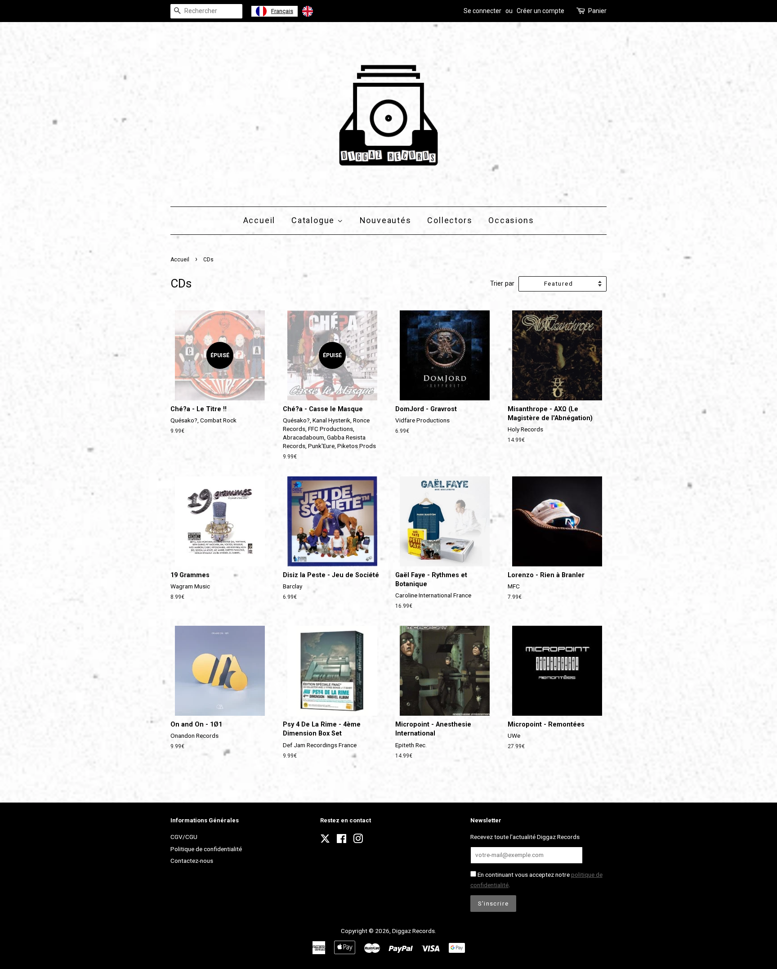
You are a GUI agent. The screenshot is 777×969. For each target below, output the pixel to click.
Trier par (502, 283)
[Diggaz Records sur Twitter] (325, 841)
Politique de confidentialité (206, 848)
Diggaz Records (413, 930)
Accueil (259, 220)
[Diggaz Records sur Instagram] (358, 840)
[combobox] (274, 11)
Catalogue (314, 220)
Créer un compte (540, 10)
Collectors (449, 220)
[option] (319, 11)
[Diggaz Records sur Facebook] (341, 840)
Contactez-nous (191, 860)
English (326, 11)
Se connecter (482, 10)
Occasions (511, 220)
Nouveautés (385, 220)
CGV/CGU (183, 836)
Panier (597, 10)
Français (282, 11)
